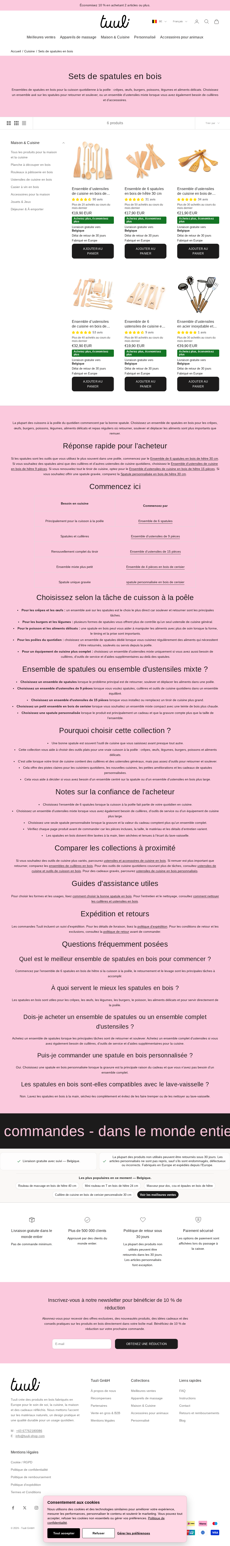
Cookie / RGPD (21, 1462)
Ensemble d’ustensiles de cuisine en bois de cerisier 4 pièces (195, 191)
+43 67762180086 (29, 1431)
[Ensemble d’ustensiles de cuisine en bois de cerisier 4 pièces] (198, 161)
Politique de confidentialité (29, 1469)
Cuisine (29, 51)
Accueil (16, 51)
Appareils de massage (78, 37)
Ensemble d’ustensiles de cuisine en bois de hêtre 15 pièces (90, 324)
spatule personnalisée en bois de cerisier (155, 582)
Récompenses (101, 1398)
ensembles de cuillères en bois (71, 866)
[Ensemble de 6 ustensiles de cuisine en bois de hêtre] (146, 294)
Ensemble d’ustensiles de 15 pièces (155, 551)
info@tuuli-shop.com (30, 1436)
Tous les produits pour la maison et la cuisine (34, 154)
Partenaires (99, 1405)
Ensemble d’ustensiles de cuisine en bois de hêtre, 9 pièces (90, 191)
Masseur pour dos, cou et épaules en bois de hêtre (180, 1185)
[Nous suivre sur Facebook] (13, 1508)
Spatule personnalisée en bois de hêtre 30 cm (153, 474)
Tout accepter (63, 1533)
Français (178, 21)
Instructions (187, 1398)
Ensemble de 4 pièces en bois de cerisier (155, 567)
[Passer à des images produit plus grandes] (9, 123)
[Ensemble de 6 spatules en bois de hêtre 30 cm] (146, 161)
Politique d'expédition (26, 1484)
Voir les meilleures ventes (158, 1194)
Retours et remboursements (199, 1413)
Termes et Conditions (26, 1492)
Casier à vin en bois (25, 187)
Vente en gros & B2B (105, 1413)
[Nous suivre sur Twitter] (24, 1508)
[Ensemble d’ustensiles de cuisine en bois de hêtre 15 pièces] (93, 294)
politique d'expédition (152, 926)
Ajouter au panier (92, 251)
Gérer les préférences (133, 1533)
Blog (182, 1420)
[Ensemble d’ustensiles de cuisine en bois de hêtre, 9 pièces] (93, 161)
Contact (184, 1405)
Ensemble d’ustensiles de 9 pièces (155, 536)
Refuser (98, 1533)
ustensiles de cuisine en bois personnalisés (166, 871)
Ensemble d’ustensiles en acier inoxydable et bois (195, 324)
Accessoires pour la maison (30, 194)
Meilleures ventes (41, 37)
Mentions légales (103, 1420)
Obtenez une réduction (146, 1344)
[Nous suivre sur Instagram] (36, 1508)
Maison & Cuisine (115, 37)
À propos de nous (103, 1391)
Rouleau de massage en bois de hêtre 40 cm (47, 1185)
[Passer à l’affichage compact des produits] (24, 123)
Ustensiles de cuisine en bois (31, 179)
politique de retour (116, 931)
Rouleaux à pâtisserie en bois (32, 172)
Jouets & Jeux (21, 202)
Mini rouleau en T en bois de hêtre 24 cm (111, 1185)
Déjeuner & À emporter (27, 209)
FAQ (182, 1391)
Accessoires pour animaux (181, 37)
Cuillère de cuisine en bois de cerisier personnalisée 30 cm (93, 1194)
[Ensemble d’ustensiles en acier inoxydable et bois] (198, 294)
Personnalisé (145, 37)
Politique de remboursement (31, 1477)
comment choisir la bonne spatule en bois (102, 896)
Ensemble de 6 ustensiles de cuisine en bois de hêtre (144, 324)
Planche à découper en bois (31, 164)
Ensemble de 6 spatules (155, 521)
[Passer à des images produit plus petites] (16, 123)
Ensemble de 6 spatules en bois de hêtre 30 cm (144, 191)
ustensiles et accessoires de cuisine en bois (135, 860)
